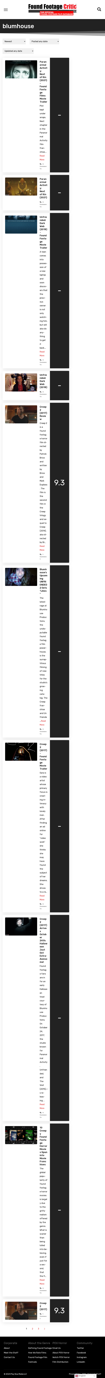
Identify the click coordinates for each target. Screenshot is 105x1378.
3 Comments (43, 362)
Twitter (80, 1348)
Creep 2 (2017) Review (43, 413)
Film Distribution (60, 1362)
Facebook (81, 1352)
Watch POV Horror (61, 1357)
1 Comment (43, 557)
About (7, 1348)
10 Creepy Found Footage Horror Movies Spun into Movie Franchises (43, 1146)
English (82, 1376)
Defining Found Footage (40, 1348)
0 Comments (43, 166)
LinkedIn (81, 1362)
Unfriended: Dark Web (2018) (43, 381)
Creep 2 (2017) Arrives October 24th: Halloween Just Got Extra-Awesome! (43, 940)
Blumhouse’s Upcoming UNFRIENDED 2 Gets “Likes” (43, 581)
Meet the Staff (11, 1352)
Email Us (56, 1348)
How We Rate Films (37, 1352)
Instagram (82, 1357)
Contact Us (9, 1357)
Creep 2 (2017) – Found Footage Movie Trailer (43, 756)
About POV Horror (60, 1352)
